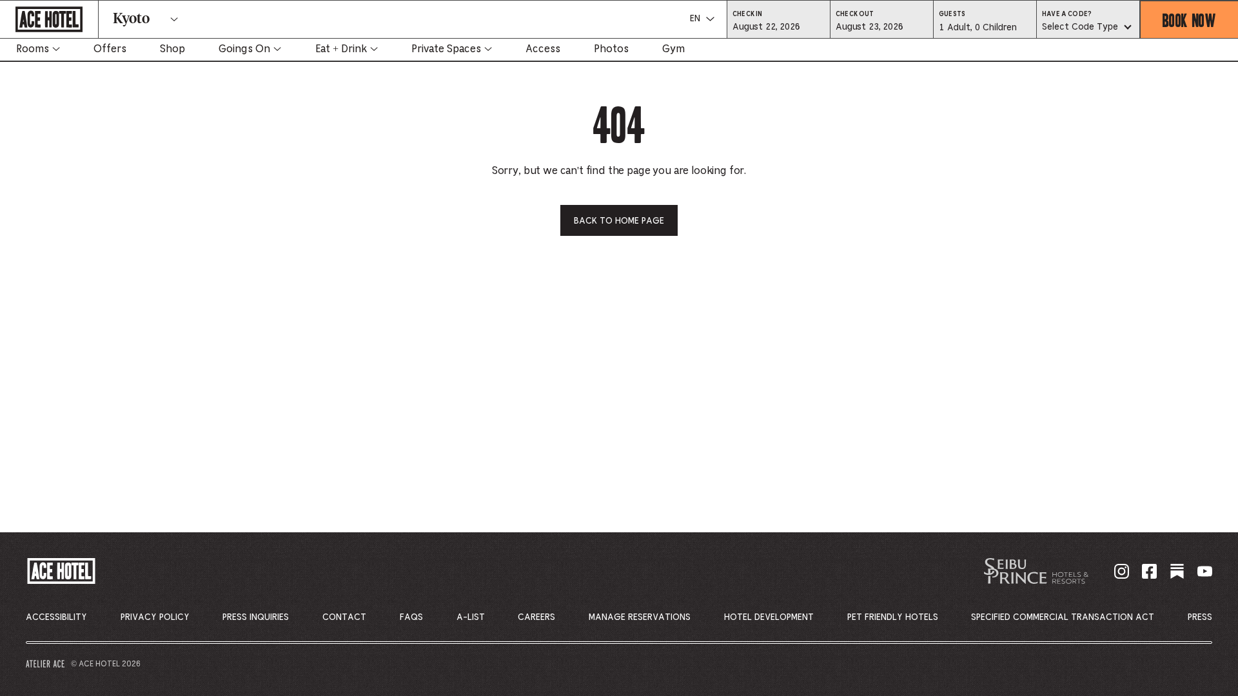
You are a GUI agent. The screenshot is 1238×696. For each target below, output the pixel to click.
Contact (344, 617)
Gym (673, 49)
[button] (778, 26)
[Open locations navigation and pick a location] (174, 19)
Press (1200, 617)
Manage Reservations (640, 617)
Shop (172, 49)
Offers (109, 49)
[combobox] (1088, 27)
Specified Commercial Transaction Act (1062, 617)
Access (543, 49)
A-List (471, 617)
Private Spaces (446, 49)
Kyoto (131, 19)
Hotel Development (769, 617)
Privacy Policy (155, 617)
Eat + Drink (341, 49)
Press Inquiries (255, 617)
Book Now (1189, 20)
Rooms (32, 49)
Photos (611, 49)
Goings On (244, 49)
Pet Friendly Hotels (892, 617)
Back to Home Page (619, 221)
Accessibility (56, 617)
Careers (536, 617)
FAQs (411, 617)
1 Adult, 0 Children (977, 31)
